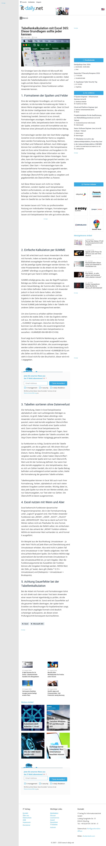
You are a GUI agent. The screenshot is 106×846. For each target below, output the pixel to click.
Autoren (53, 827)
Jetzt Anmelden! (59, 383)
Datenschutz (27, 818)
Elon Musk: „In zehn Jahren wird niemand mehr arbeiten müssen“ (93, 275)
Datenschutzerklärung (30, 393)
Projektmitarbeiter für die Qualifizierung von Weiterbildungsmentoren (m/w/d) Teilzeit (87, 117)
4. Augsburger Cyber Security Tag (85, 82)
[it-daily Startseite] (35, 8)
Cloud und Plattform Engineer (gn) (86, 107)
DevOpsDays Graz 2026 (82, 65)
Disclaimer (26, 825)
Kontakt (25, 813)
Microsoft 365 (38, 624)
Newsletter (54, 822)
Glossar (53, 815)
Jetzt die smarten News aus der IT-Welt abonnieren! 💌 (34, 377)
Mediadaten (54, 813)
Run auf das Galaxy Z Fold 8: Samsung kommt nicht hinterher (94, 243)
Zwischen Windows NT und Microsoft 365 (57, 724)
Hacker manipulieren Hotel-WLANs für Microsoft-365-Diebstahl (93, 286)
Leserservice (54, 818)
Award (52, 820)
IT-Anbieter (54, 825)
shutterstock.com (89, 836)
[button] (24, 18)
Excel (26, 624)
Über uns (26, 815)
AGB (24, 820)
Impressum (27, 822)
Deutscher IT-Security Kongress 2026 (87, 73)
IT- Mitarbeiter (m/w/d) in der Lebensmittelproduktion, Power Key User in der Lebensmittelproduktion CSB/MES (88, 141)
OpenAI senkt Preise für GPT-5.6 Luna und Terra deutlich (93, 253)
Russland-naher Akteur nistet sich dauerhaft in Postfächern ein (93, 264)
